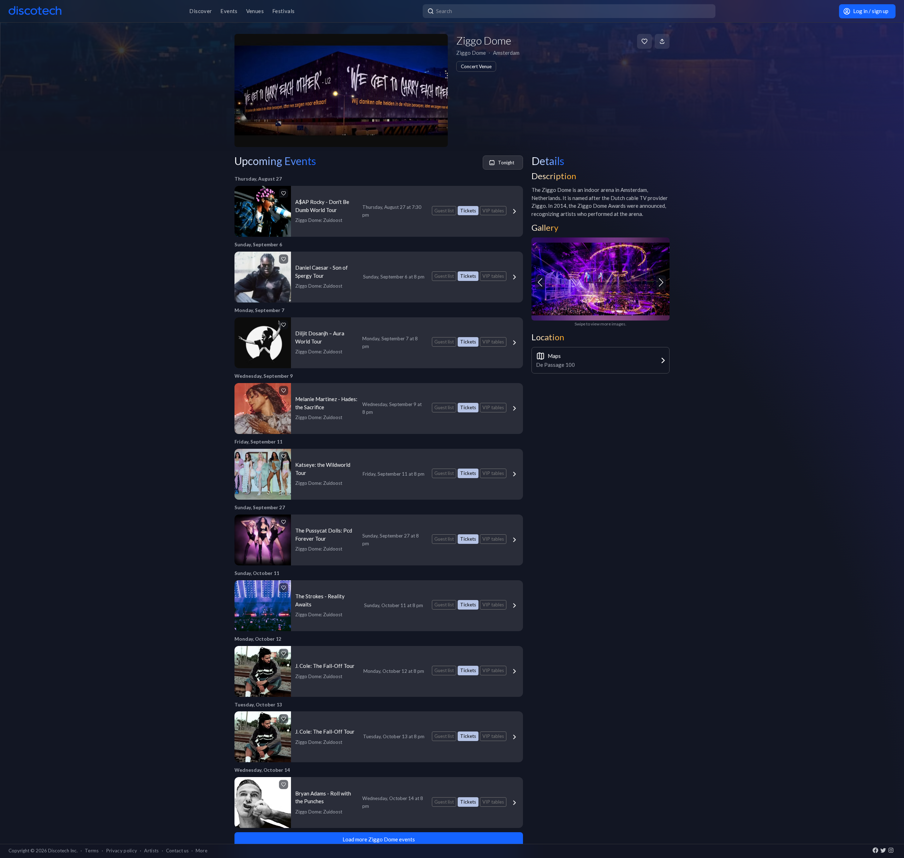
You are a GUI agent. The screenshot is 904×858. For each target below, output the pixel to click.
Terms (92, 850)
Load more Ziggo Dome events (379, 839)
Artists (151, 850)
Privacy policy (121, 850)
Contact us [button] (177, 850)
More (201, 850)
